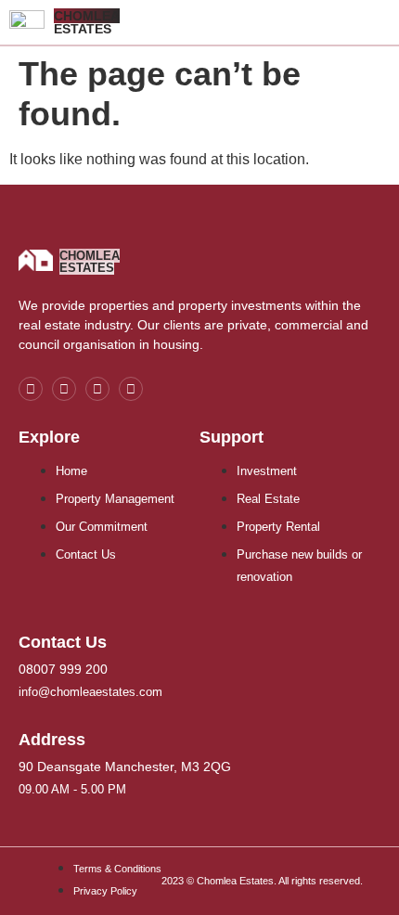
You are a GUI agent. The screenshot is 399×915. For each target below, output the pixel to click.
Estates (87, 22)
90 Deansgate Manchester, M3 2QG (125, 766)
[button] (385, 22)
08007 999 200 (63, 669)
